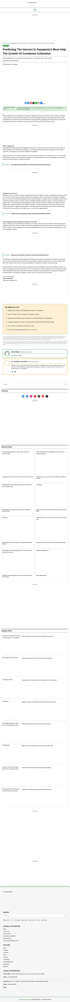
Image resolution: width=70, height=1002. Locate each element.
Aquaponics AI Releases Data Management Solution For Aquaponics (25, 310)
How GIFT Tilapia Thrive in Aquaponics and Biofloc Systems (23, 314)
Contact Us (6, 931)
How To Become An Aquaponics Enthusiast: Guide (21, 326)
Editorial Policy (7, 938)
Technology (6, 959)
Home (4, 947)
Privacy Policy (7, 933)
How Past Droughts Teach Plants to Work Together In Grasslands (38, 636)
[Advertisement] (35, 25)
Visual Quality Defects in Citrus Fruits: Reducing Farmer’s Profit (17, 476)
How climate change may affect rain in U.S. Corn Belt (22, 329)
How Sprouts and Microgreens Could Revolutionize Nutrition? (37, 789)
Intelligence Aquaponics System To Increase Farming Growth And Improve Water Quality (31, 322)
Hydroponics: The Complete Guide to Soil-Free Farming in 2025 (37, 745)
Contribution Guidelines (9, 936)
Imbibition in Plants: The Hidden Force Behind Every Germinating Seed (39, 701)
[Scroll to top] (65, 999)
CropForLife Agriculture (25, 999)
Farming (5, 957)
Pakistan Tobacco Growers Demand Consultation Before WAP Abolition (17, 543)
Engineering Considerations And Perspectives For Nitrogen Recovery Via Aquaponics (30, 318)
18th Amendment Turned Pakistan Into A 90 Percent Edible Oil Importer (51, 477)
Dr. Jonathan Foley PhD (26, 58)
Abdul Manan (11, 58)
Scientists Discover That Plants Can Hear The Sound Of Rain (50, 542)
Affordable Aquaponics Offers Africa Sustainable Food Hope (36, 723)
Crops (4, 955)
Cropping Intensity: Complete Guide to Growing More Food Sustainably (39, 680)
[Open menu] (35, 9)
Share (43, 103)
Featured (5, 950)
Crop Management (8, 961)
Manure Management (41, 575)
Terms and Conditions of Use (10, 940)
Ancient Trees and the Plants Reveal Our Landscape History (36, 767)
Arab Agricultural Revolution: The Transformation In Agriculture (37, 658)
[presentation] (18, 463)
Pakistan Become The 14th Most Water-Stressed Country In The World (51, 510)
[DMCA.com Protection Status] (35, 993)
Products (5, 966)
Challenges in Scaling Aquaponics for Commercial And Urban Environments (17, 576)
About (4, 929)
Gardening (6, 964)
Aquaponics (6, 45)
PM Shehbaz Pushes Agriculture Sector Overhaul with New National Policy (16, 510)
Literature (5, 952)
